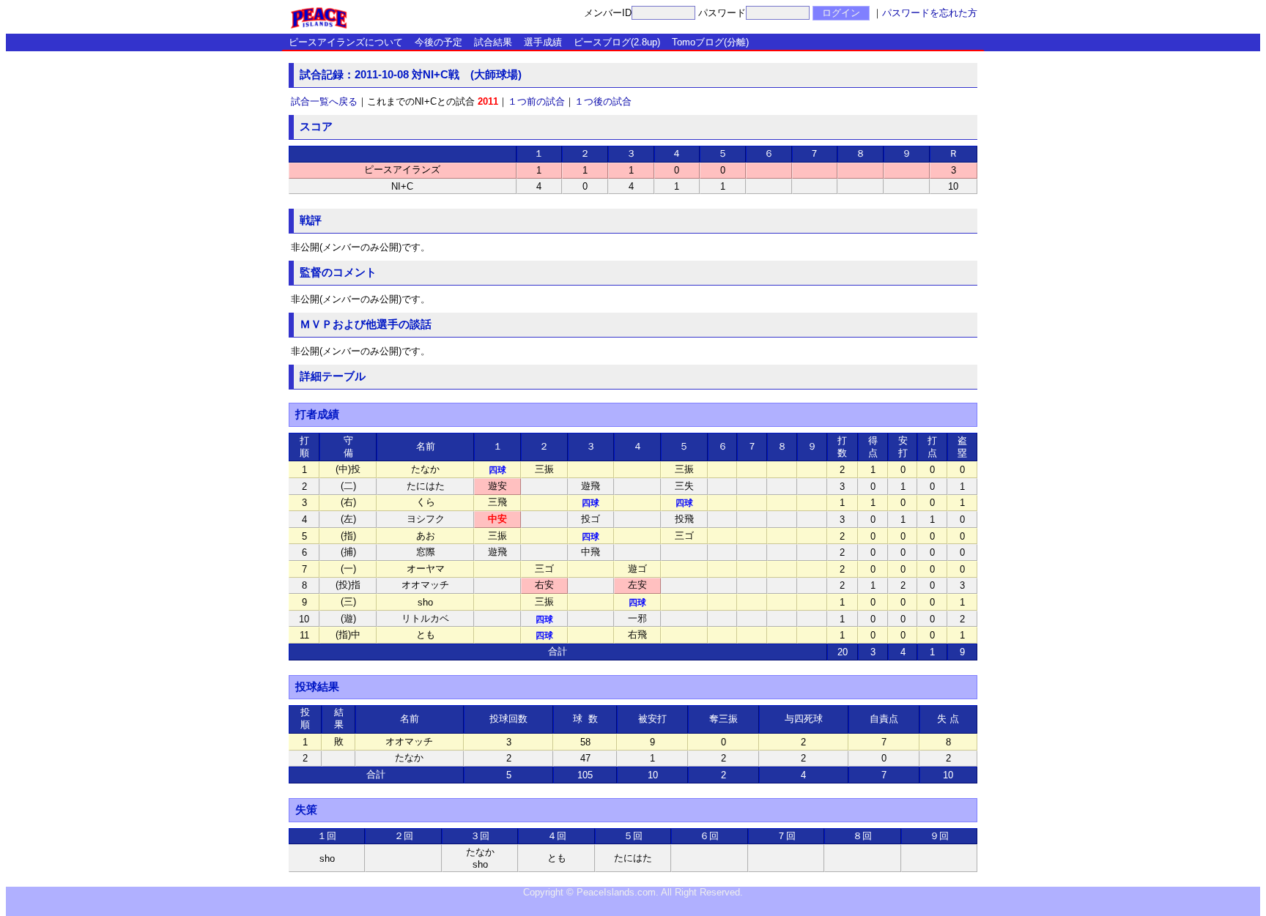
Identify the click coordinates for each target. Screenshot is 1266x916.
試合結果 (493, 42)
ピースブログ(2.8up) (617, 42)
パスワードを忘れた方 (929, 12)
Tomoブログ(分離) (710, 42)
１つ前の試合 (536, 101)
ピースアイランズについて (346, 42)
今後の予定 (438, 42)
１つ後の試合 (603, 101)
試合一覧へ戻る (324, 101)
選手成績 (543, 42)
